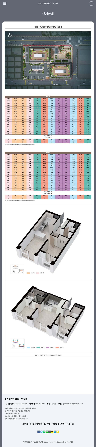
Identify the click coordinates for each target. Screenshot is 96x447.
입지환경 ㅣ (40, 424)
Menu (4, 3)
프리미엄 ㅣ (48, 424)
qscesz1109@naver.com (70, 404)
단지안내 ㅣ (63, 424)
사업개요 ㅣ (26, 424)
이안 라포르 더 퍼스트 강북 (48, 3)
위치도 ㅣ (33, 424)
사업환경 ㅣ (55, 424)
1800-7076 (37, 404)
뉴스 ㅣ (69, 424)
